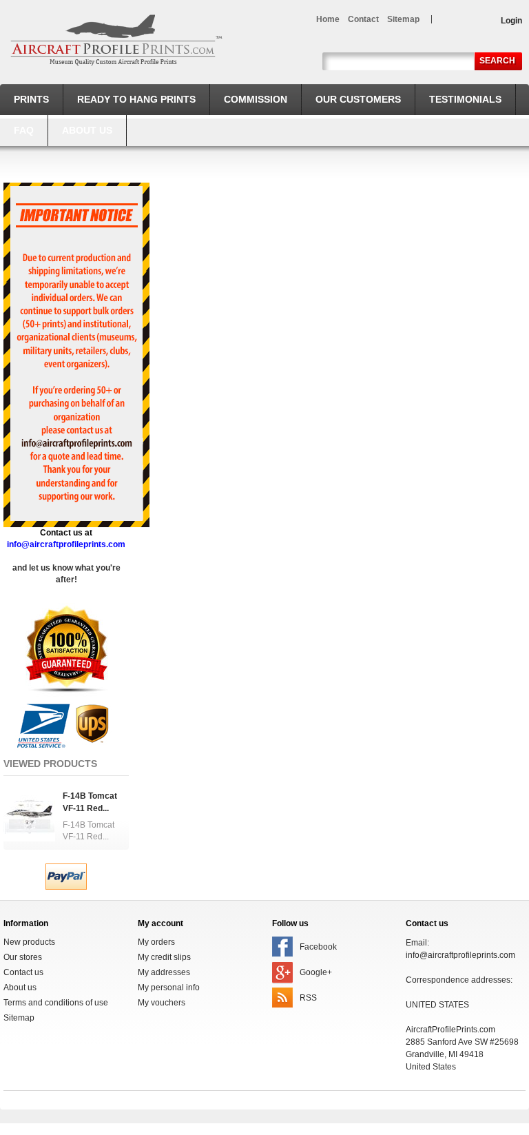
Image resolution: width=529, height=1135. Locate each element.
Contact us (23, 972)
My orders (156, 942)
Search (497, 60)
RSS (308, 998)
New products (29, 942)
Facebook (318, 947)
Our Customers (358, 99)
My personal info (169, 987)
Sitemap (18, 1018)
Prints (31, 99)
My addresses (164, 972)
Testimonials (465, 99)
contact (363, 19)
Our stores (22, 957)
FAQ (24, 130)
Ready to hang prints (136, 99)
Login (511, 20)
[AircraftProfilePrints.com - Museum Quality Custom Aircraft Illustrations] (116, 39)
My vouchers (161, 1003)
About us (87, 130)
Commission (255, 99)
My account (160, 923)
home (328, 19)
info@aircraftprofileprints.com (460, 955)
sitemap (403, 19)
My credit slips (164, 957)
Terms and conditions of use (55, 1003)
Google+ (316, 972)
